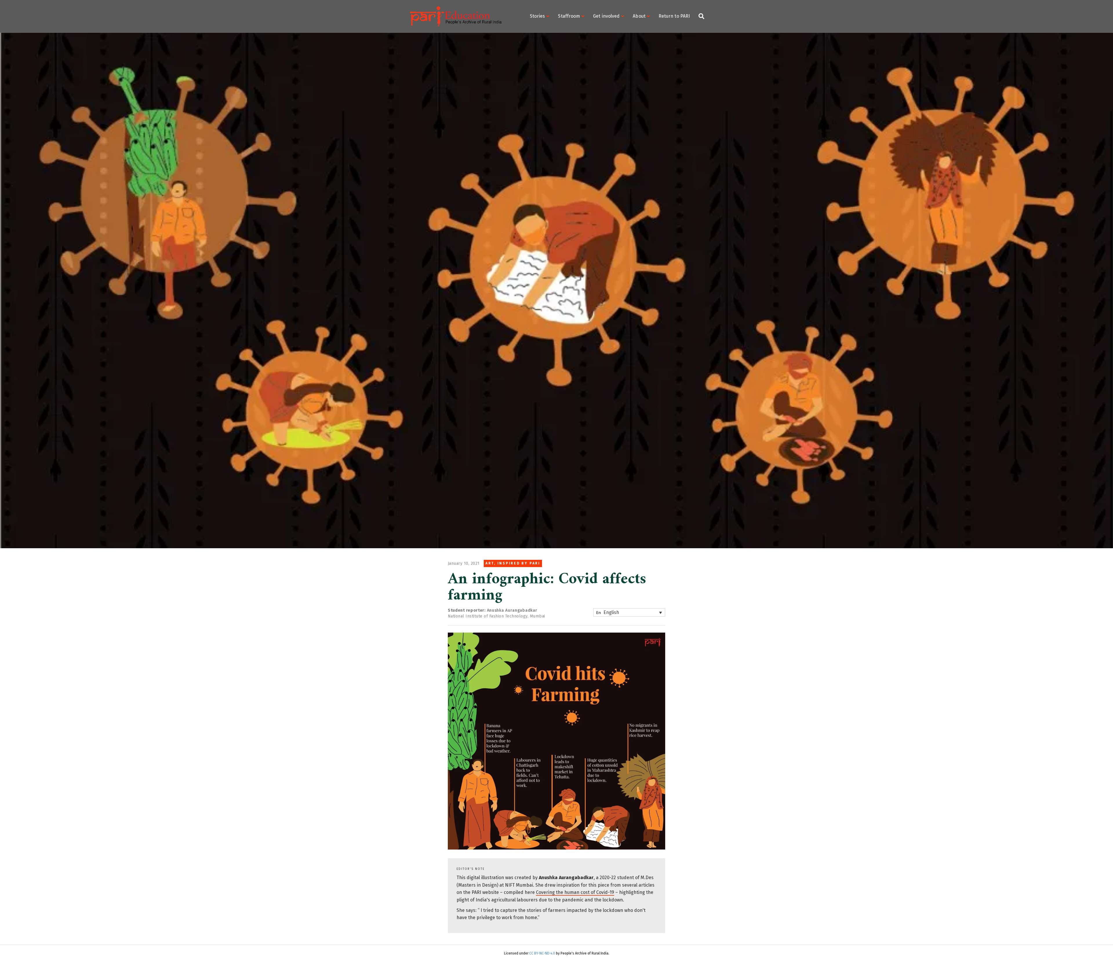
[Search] (699, 16)
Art (489, 563)
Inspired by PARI (518, 563)
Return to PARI (674, 16)
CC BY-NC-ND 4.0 (542, 953)
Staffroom (569, 16)
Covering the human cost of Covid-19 (575, 892)
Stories (537, 16)
